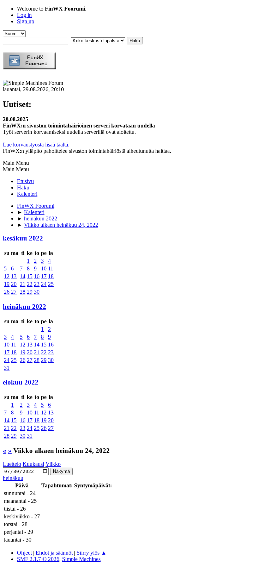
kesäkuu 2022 (23, 238)
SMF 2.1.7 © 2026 (38, 559)
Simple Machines (81, 559)
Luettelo (12, 464)
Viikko (53, 464)
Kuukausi (33, 464)
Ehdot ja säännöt (54, 553)
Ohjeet (24, 553)
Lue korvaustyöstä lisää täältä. (36, 145)
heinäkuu (13, 478)
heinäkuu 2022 (24, 306)
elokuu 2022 (20, 382)
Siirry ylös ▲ (92, 553)
